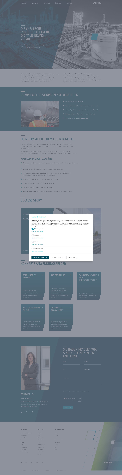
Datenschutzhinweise (61, 226)
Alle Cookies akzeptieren (38, 257)
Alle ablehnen (71, 257)
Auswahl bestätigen (56, 257)
